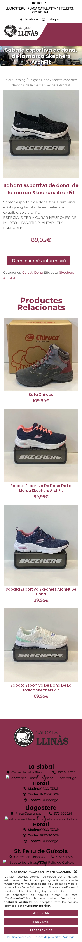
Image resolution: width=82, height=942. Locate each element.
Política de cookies (19, 937)
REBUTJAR (41, 921)
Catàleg (20, 80)
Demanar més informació (39, 260)
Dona (45, 80)
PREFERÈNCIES (41, 930)
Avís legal (69, 937)
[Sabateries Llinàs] (24, 30)
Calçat (33, 80)
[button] (75, 872)
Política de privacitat (47, 937)
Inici (8, 80)
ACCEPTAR (41, 913)
